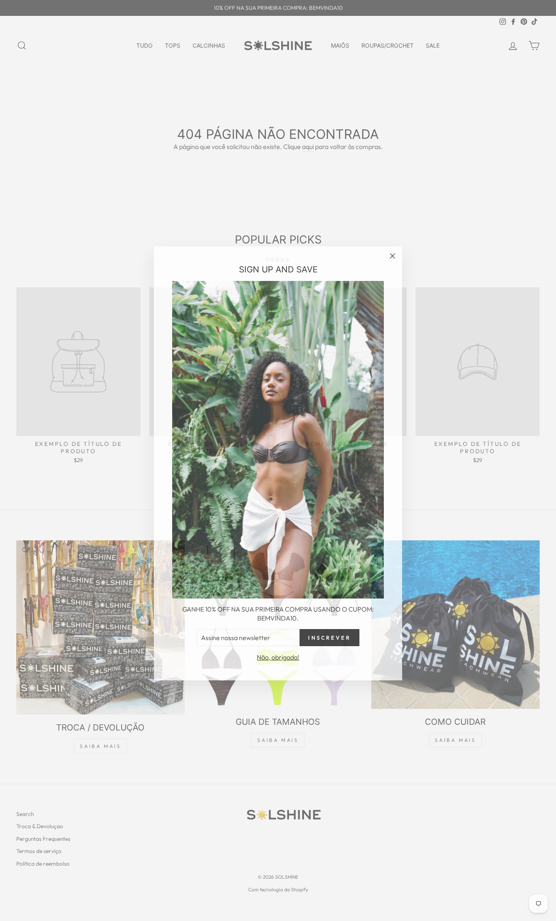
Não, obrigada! (278, 654)
